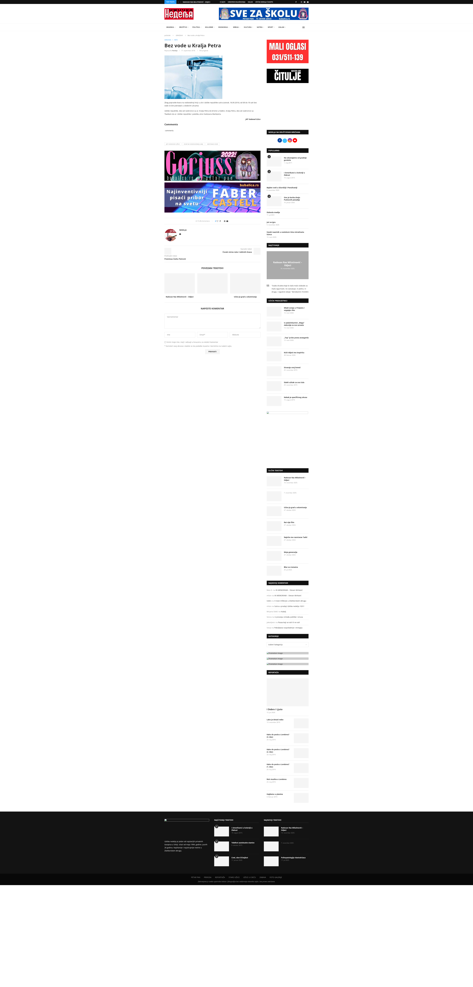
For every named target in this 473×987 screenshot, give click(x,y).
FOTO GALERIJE (276, 877)
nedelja (174, 51)
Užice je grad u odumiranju (245, 297)
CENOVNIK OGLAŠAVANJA (236, 2)
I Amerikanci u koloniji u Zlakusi (294, 174)
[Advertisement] (288, 107)
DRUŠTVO (183, 27)
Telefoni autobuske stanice (242, 842)
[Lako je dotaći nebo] (301, 723)
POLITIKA (196, 27)
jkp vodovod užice (173, 144)
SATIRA (259, 27)
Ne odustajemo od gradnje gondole (295, 159)
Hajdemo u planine (275, 794)
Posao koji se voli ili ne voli (289, 622)
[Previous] (178, 2)
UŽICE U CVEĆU (249, 877)
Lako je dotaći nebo (275, 719)
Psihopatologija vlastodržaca (293, 857)
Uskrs (269, 601)
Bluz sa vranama (291, 567)
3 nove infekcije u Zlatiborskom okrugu (290, 601)
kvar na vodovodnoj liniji (193, 144)
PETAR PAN (195, 877)
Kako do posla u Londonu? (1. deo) (278, 765)
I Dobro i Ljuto (274, 709)
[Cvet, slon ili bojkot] (221, 861)
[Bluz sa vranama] (274, 571)
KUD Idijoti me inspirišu (294, 352)
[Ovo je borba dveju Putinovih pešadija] (274, 201)
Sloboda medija (273, 212)
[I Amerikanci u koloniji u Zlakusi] (274, 176)
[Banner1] (288, 653)
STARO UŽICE (234, 877)
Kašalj (283, 611)
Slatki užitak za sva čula (294, 382)
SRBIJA (236, 27)
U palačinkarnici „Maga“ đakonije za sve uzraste (294, 324)
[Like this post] (217, 221)
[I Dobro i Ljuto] (288, 692)
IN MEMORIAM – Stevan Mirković (289, 590)
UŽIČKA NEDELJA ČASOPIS (264, 2)
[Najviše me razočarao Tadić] (274, 541)
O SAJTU (222, 2)
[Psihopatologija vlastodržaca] (271, 861)
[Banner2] (288, 658)
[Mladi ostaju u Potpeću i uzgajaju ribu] (274, 312)
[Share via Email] (227, 221)
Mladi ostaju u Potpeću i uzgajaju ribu (294, 309)
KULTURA (248, 27)
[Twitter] (298, 2)
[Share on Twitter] (222, 221)
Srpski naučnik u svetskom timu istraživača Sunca (285, 233)
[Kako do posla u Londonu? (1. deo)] (301, 768)
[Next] (181, 2)
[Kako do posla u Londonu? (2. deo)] (301, 753)
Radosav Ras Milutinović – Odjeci (196, 2)
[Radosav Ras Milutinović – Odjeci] (179, 283)
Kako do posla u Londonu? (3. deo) (278, 735)
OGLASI (250, 2)
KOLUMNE (209, 27)
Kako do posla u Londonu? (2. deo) (278, 750)
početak (167, 35)
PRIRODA (207, 877)
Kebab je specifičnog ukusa (295, 397)
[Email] (308, 2)
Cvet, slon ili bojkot (239, 857)
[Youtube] (304, 2)
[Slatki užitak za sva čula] (274, 386)
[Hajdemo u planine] (301, 798)
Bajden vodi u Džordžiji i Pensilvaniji (282, 187)
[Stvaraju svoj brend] (274, 371)
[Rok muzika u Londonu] (301, 783)
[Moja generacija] (274, 556)
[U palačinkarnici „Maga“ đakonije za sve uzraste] (274, 326)
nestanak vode (212, 144)
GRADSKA (170, 27)
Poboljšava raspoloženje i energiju (288, 628)
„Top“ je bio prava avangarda (296, 337)
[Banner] (288, 664)
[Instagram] (301, 2)
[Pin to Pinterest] (224, 221)
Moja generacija (290, 552)
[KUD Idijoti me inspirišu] (274, 356)
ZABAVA (263, 877)
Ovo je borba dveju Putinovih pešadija (292, 198)
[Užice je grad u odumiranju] (245, 283)
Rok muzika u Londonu (277, 779)
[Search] (307, 27)
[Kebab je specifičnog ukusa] (274, 401)
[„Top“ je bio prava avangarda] (274, 341)
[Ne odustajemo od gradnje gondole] (274, 161)
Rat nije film (289, 522)
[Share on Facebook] (220, 221)
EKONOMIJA (223, 27)
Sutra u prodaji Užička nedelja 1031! (289, 606)
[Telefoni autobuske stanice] (221, 846)
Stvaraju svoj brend (292, 367)
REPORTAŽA (220, 877)
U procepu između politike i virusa (289, 617)
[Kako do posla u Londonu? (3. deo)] (301, 738)
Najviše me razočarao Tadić (295, 537)
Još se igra (271, 222)
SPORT (270, 27)
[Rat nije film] (274, 526)
